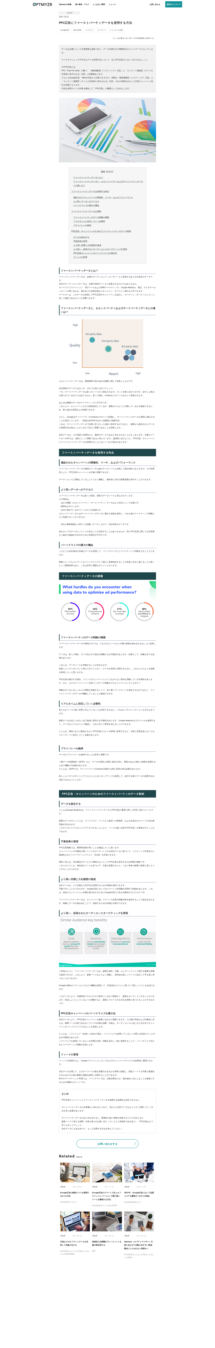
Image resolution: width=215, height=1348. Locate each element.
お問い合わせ (155, 4)
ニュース (112, 4)
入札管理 (113, 1205)
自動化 (72, 1254)
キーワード (102, 30)
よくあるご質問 (99, 4)
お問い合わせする (107, 1143)
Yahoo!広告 (77, 30)
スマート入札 (105, 1205)
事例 (93, 1251)
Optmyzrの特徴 (65, 4)
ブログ (62, 1187)
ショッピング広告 (116, 30)
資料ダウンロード (174, 4)
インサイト (89, 30)
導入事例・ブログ (82, 4)
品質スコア (137, 1202)
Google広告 (64, 30)
